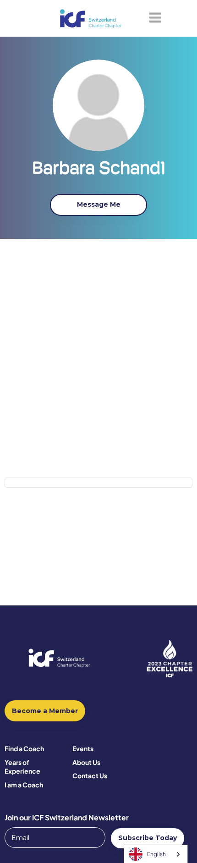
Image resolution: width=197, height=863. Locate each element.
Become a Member (45, 711)
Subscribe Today (147, 838)
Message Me (98, 204)
